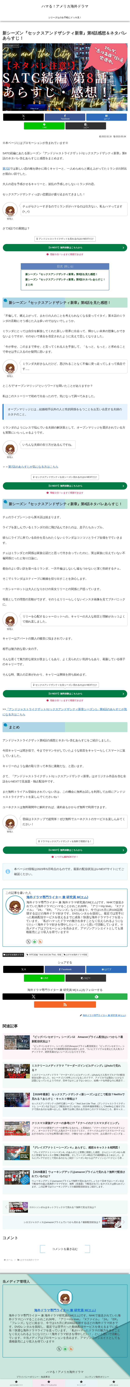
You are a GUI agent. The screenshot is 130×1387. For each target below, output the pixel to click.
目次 (60, 266)
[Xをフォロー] (28, 941)
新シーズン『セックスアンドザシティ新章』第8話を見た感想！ (61, 274)
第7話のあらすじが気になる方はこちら (33, 466)
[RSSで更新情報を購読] (40, 941)
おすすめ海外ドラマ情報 (76, 955)
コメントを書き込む (65, 1249)
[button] (85, 125)
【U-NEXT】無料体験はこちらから (65, 247)
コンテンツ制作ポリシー (97, 1377)
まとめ (29, 284)
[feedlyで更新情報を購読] (34, 941)
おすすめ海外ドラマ (14, 955)
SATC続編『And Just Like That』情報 (45, 955)
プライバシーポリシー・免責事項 (33, 1377)
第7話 (6, 168)
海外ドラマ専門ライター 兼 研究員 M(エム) (57, 897)
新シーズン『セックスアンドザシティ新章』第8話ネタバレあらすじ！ (65, 279)
